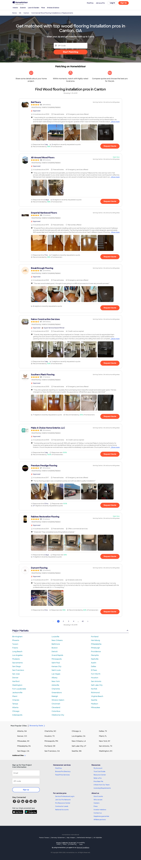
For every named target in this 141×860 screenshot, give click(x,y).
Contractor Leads (61, 806)
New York (56, 681)
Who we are (98, 800)
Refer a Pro (98, 778)
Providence (96, 651)
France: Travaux (44, 837)
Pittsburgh (95, 648)
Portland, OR (49, 746)
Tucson (15, 644)
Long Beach (17, 651)
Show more (115, 122)
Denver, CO (22, 736)
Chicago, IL (76, 731)
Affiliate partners (100, 820)
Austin (93, 663)
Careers (96, 803)
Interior (15, 8)
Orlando (15, 700)
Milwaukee (95, 707)
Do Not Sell (72, 843)
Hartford (15, 681)
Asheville (55, 685)
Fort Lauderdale (19, 689)
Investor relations (100, 810)
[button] (39, 132)
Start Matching (70, 52)
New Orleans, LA (79, 741)
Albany (54, 678)
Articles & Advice (53, 8)
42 (83, 621)
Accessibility (81, 843)
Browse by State (36, 726)
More (43, 8)
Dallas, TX (103, 731)
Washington (17, 685)
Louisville (55, 637)
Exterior (23, 8)
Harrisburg (95, 640)
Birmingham (17, 637)
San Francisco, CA (52, 751)
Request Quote (110, 146)
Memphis (95, 655)
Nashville (94, 659)
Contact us (98, 813)
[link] (70, 104)
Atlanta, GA (22, 731)
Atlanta (15, 707)
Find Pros (58, 768)
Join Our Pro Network (63, 800)
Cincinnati (56, 704)
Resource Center (100, 775)
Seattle (94, 700)
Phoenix (15, 640)
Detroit (55, 651)
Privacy (58, 843)
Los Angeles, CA (78, 736)
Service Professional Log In (64, 796)
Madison (94, 704)
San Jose (16, 674)
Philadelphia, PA (24, 746)
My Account (98, 768)
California (65, 843)
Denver (15, 678)
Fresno (15, 648)
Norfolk (94, 689)
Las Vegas (56, 674)
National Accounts (62, 810)
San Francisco (18, 670)
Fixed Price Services (62, 775)
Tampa (15, 704)
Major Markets (20, 630)
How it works (98, 796)
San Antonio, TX (105, 746)
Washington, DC (105, 751)
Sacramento (17, 663)
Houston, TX (49, 736)
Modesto (16, 659)
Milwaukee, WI (23, 741)
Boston (55, 648)
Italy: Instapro (71, 837)
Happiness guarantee (101, 816)
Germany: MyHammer (58, 837)
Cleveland (56, 707)
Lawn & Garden (33, 8)
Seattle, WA (77, 751)
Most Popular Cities (19, 726)
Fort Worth (95, 674)
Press (96, 806)
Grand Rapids (57, 655)
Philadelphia (96, 644)
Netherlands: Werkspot (84, 837)
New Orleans (57, 640)
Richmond (95, 692)
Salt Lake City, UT (79, 746)
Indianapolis (17, 715)
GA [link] (20, 13)
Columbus (56, 711)
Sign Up (123, 3)
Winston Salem (58, 700)
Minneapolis (57, 659)
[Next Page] (88, 621)
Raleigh (55, 696)
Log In (112, 3)
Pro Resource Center (62, 803)
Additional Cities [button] (18, 755)
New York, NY (104, 741)
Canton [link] (26, 13)
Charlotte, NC (50, 731)
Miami (14, 696)
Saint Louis (56, 670)
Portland (94, 637)
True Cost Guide (99, 771)
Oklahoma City (58, 715)
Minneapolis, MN (51, 741)
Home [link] (14, 13)
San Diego (16, 666)
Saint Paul (56, 663)
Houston (94, 678)
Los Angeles (17, 655)
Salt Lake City (96, 685)
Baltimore (56, 644)
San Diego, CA (23, 751)
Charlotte (56, 689)
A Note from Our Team (102, 785)
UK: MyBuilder (97, 837)
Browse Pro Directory (62, 771)
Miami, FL (103, 736)
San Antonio (96, 681)
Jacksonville (17, 692)
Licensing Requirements (102, 788)
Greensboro (57, 692)
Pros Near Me (98, 781)
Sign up (26, 790)
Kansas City (56, 666)
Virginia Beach (97, 696)
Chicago (15, 711)
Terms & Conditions (83, 847)
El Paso (94, 670)
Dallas (93, 666)
